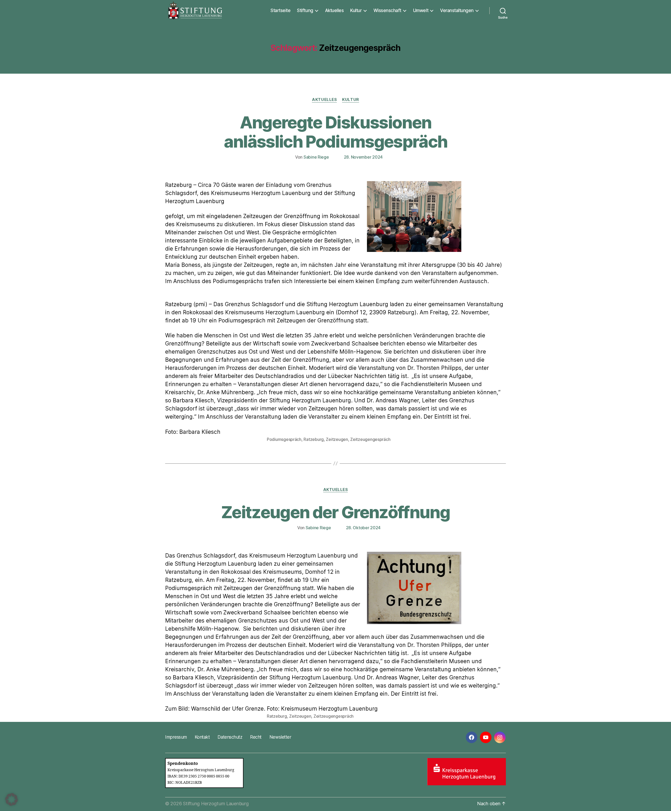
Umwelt (420, 10)
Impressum (176, 737)
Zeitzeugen (337, 439)
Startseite (280, 10)
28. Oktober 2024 (363, 527)
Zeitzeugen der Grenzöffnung (335, 512)
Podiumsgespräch (284, 439)
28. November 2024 (363, 157)
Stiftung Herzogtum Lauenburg (215, 803)
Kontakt (202, 737)
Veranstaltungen (457, 10)
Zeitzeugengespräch (370, 439)
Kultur (355, 10)
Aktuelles (334, 10)
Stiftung (305, 10)
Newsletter (280, 737)
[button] (11, 799)
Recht (256, 737)
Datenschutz (230, 737)
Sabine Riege (316, 157)
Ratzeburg (314, 439)
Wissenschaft (387, 10)
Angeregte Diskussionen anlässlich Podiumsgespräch (335, 132)
